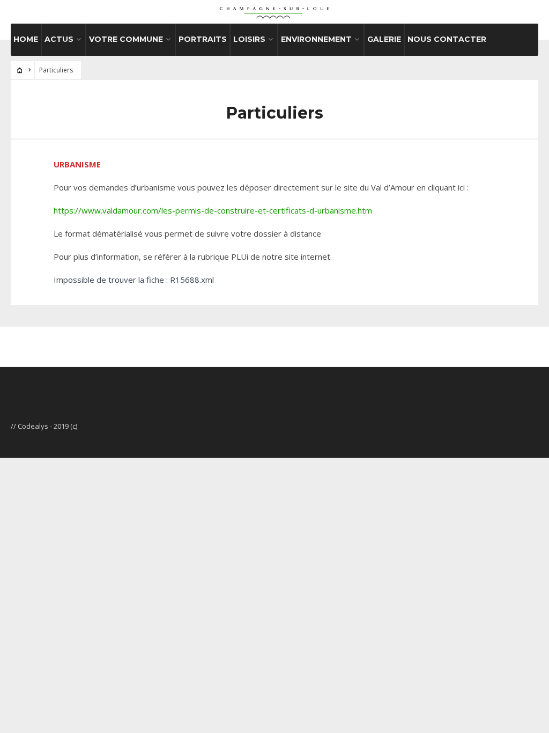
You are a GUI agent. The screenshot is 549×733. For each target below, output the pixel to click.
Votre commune (126, 39)
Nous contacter (446, 39)
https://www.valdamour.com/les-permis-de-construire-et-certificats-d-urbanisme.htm (213, 210)
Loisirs (249, 39)
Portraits (203, 39)
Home (25, 39)
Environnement (316, 39)
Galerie (384, 39)
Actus (58, 39)
